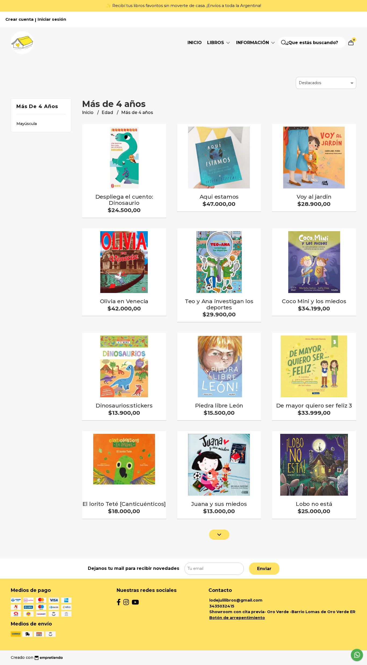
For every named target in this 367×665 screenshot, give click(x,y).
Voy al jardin (314, 196)
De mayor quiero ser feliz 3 (314, 405)
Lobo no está (314, 503)
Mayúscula (26, 123)
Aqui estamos (219, 196)
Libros (216, 42)
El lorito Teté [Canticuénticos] (124, 503)
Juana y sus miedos (219, 503)
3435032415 (221, 606)
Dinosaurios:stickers (124, 405)
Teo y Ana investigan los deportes (219, 304)
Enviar (264, 568)
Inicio (195, 42)
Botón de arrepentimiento (237, 617)
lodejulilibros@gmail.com (235, 600)
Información (253, 42)
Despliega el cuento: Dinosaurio (124, 199)
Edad (108, 112)
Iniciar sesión (52, 19)
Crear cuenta (19, 19)
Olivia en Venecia (124, 301)
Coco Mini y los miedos (314, 301)
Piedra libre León (219, 405)
